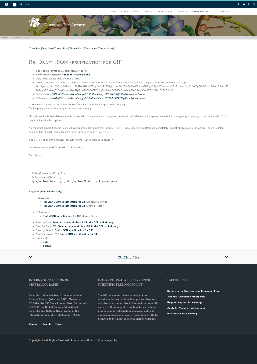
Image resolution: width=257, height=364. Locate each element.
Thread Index (105, 48)
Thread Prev (61, 48)
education (165, 11)
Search (46, 324)
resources (201, 11)
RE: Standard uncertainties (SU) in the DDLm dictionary (86, 226)
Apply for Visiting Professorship (186, 308)
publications (130, 11)
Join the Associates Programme (186, 296)
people (182, 11)
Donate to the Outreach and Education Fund (193, 291)
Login (26, 4)
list (43, 191)
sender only (54, 191)
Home (5, 37)
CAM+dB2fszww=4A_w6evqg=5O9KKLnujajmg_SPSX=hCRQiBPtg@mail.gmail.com (98, 94)
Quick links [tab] (129, 257)
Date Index (91, 48)
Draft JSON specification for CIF (62, 216)
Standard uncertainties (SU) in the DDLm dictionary (83, 222)
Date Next (47, 48)
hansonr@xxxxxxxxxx (76, 74)
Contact (33, 324)
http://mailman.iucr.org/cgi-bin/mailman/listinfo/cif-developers (73, 181)
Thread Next (76, 48)
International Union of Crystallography (94, 340)
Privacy (59, 324)
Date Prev (35, 48)
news (148, 11)
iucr (113, 11)
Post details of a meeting (182, 313)
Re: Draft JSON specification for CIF (64, 201)
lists (28, 37)
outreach (221, 11)
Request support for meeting (184, 302)
